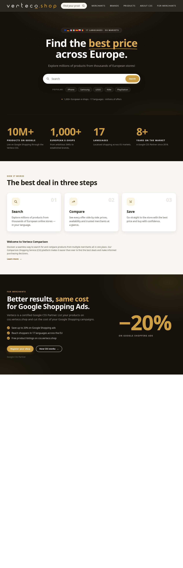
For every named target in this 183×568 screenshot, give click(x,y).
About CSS (146, 5)
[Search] (83, 5)
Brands (114, 5)
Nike (109, 89)
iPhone (71, 89)
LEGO (98, 89)
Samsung (85, 89)
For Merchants (166, 5)
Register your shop (20, 348)
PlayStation (122, 89)
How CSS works (49, 348)
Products (129, 5)
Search (132, 78)
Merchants (98, 5)
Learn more (14, 259)
